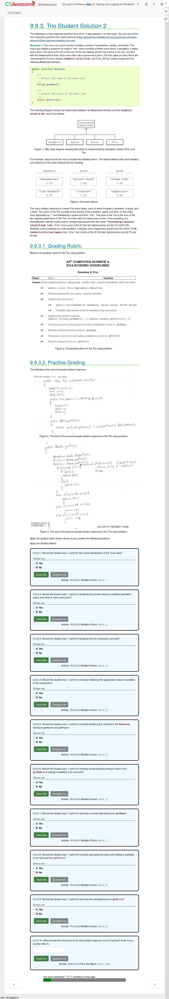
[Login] (19, 4)
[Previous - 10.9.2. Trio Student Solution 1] (14, 984)
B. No (39, 567)
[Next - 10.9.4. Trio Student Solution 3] (155, 984)
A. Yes (39, 563)
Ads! (89, 4)
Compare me (59, 574)
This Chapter (14, 12)
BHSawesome (47, 4)
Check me (41, 958)
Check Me (41, 574)
